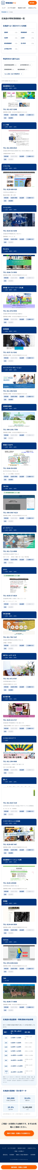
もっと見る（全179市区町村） (13, 74)
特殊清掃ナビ (4, 12)
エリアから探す (12, 8)
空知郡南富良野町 (10, 65)
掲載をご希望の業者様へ (22, 1154)
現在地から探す (22, 8)
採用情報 (33, 1154)
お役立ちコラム (32, 8)
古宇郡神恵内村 (25, 65)
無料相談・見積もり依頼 (19, 1167)
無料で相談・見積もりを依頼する (18, 1133)
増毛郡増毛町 (22, 69)
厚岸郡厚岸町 (9, 69)
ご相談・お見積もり (19, 1151)
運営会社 (5, 1154)
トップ (3, 8)
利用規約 (11, 1154)
